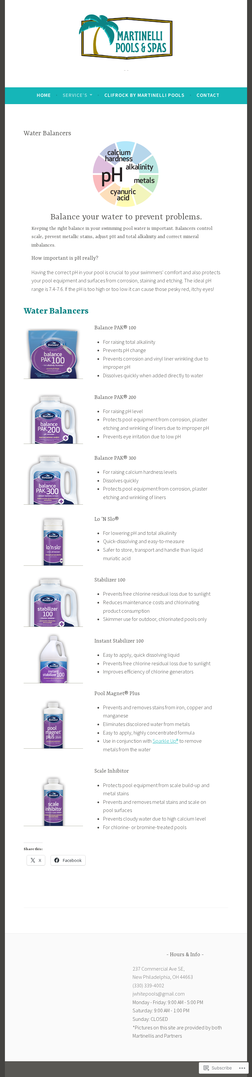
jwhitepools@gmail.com (159, 993)
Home (44, 95)
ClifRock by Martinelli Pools (144, 95)
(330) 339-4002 (148, 985)
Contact (208, 95)
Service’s (75, 95)
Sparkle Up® (165, 740)
